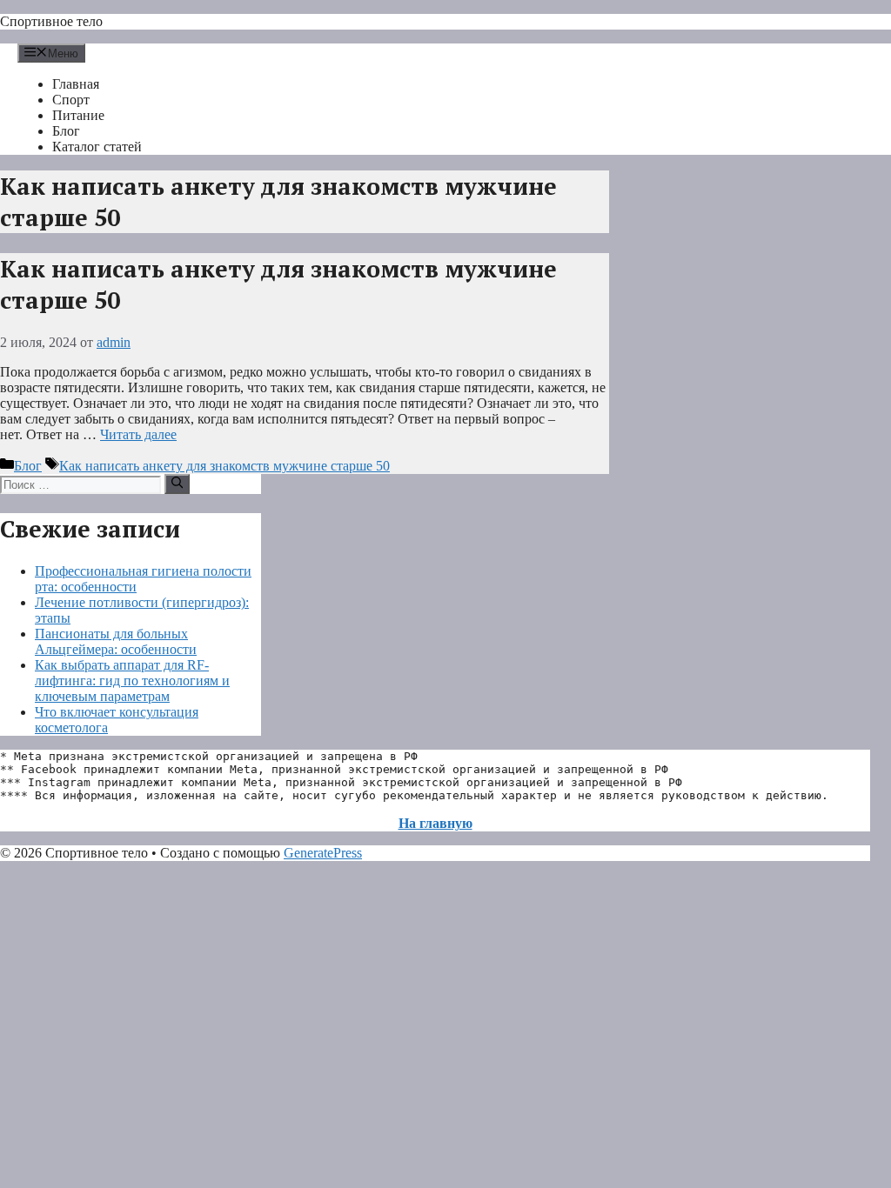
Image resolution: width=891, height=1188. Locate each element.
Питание (78, 115)
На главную (435, 823)
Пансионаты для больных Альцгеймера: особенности (116, 641)
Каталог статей (97, 146)
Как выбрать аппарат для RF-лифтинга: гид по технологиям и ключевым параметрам (132, 680)
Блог (66, 130)
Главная (75, 84)
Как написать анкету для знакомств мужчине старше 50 (224, 465)
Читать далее (138, 434)
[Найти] (177, 483)
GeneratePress (323, 852)
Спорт (71, 99)
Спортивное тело (51, 21)
